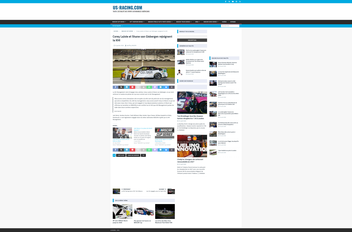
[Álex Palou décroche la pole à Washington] (213, 134)
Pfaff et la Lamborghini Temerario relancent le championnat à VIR (196, 51)
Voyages (233, 22)
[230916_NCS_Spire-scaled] (144, 82)
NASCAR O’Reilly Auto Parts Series (159, 22)
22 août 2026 (182, 121)
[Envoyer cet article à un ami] (138, 87)
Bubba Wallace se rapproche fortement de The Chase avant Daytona (195, 61)
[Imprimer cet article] (143, 87)
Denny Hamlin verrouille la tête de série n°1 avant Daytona (196, 71)
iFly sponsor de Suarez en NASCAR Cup (142, 222)
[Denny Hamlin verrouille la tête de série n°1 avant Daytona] (181, 72)
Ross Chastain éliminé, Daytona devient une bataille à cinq (227, 63)
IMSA (196, 22)
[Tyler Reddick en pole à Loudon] (213, 152)
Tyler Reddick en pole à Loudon (227, 150)
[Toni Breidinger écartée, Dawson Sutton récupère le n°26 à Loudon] (192, 102)
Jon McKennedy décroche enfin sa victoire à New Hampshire (228, 123)
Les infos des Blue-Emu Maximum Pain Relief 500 (163, 222)
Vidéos (224, 22)
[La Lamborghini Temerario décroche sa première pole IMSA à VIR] (213, 114)
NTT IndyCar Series (136, 22)
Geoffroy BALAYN (131, 45)
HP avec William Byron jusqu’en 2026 (120, 222)
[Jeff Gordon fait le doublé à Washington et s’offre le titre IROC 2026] (213, 94)
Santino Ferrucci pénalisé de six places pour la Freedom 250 (227, 103)
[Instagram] (236, 1)
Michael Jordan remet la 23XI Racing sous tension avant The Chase (227, 82)
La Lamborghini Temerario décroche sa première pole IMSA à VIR (228, 113)
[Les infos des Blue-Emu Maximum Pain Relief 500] (165, 211)
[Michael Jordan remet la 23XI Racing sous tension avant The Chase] (213, 83)
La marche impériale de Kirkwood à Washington (228, 72)
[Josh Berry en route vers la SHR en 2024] (122, 132)
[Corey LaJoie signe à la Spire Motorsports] (164, 132)
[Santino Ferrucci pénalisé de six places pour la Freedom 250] (213, 104)
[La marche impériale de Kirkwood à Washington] (213, 73)
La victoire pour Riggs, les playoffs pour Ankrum (228, 142)
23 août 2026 (223, 75)
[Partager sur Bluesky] (166, 87)
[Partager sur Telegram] (160, 87)
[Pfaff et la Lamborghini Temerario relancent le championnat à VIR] (181, 52)
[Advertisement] (199, 11)
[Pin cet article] (132, 87)
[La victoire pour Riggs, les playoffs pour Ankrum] (213, 143)
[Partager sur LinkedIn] (127, 87)
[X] (229, 1)
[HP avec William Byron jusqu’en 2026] (122, 211)
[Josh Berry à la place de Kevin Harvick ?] (144, 135)
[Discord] (240, 1)
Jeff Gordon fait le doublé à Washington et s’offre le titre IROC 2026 (228, 93)
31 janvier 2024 (119, 45)
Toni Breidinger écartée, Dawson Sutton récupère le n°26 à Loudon (190, 117)
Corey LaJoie (121, 155)
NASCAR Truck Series (183, 22)
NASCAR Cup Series (118, 22)
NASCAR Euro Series (210, 22)
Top (143, 155)
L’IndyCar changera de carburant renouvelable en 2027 (190, 160)
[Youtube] (232, 1)
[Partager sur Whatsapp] (149, 87)
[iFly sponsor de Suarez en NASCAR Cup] (144, 211)
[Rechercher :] (230, 25)
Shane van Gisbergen (133, 155)
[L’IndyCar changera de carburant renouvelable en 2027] (192, 146)
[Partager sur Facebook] (115, 87)
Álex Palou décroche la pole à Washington (226, 133)
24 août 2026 (190, 54)
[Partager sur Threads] (172, 87)
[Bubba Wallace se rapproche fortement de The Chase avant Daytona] (181, 61)
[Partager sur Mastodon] (155, 87)
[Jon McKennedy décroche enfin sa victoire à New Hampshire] (213, 124)
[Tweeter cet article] (121, 87)
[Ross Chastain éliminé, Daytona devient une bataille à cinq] (213, 64)
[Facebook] (225, 1)
